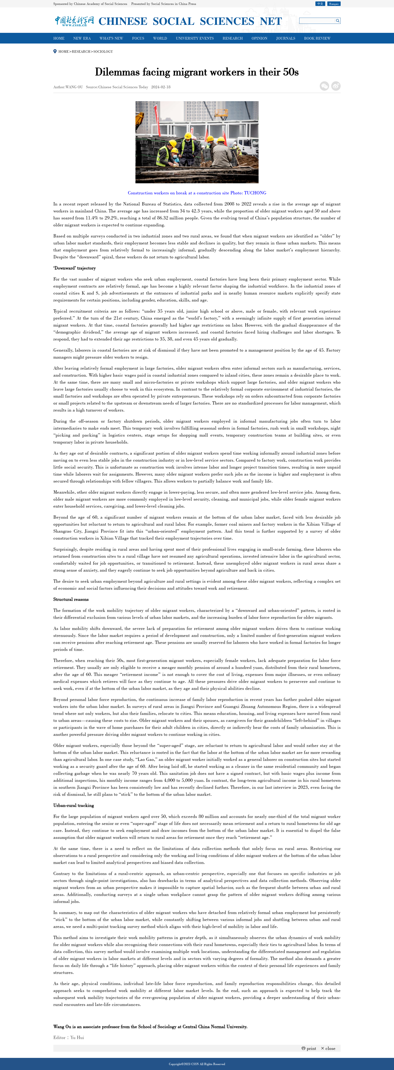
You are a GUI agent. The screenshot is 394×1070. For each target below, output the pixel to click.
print (311, 1048)
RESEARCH (233, 38)
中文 (320, 3)
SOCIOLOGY (103, 51)
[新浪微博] (336, 86)
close (330, 1048)
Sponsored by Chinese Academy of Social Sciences (90, 3)
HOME (58, 38)
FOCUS (138, 38)
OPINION (259, 38)
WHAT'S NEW (111, 38)
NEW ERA (82, 38)
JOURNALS (285, 38)
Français (334, 3)
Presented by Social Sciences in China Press (163, 3)
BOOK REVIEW (317, 38)
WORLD (160, 38)
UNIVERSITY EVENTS (195, 38)
